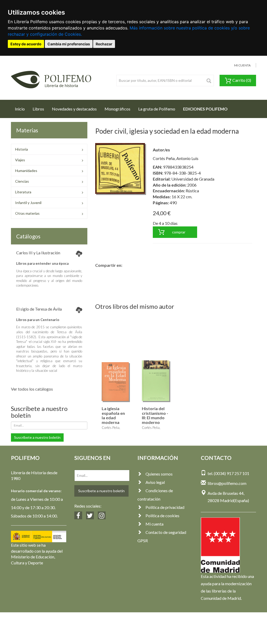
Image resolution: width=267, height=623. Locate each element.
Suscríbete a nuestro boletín (37, 437)
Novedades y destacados (74, 108)
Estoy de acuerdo (25, 44)
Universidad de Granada (192, 178)
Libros (38, 108)
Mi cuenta (154, 523)
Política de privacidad (164, 507)
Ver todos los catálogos (32, 388)
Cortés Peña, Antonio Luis (175, 158)
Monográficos (117, 108)
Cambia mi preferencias (68, 44)
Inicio (22, 108)
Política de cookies (162, 515)
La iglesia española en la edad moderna (113, 415)
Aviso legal (155, 482)
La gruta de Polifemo (156, 108)
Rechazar (104, 44)
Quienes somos (159, 473)
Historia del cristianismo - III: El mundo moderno (155, 415)
